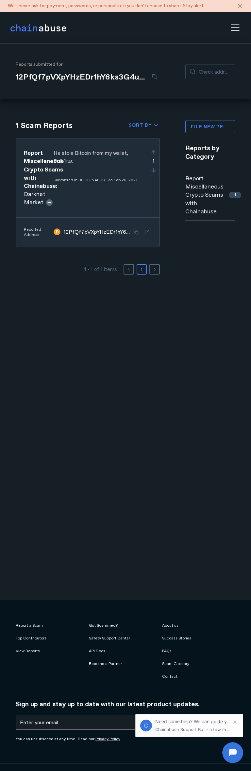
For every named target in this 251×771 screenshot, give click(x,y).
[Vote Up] (153, 152)
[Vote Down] (153, 170)
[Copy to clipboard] (154, 76)
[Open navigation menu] (235, 27)
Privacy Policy (107, 739)
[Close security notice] (240, 6)
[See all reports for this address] (147, 232)
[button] (235, 27)
